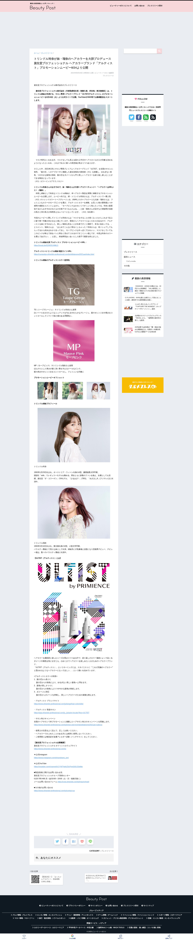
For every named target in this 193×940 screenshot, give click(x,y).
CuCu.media (131, 261)
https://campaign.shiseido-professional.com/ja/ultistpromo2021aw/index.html (64, 254)
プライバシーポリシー (77, 905)
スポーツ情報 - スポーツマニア (170, 915)
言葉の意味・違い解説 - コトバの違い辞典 (145, 927)
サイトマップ (149, 905)
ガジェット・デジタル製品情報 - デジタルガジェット (123, 918)
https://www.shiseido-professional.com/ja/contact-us (54, 791)
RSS (153, 121)
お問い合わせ (139, 6)
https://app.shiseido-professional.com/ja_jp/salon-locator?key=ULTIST (61, 713)
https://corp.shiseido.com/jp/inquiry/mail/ (73, 782)
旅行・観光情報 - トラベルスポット (52, 918)
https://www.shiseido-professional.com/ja (50, 749)
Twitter (131, 121)
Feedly (146, 121)
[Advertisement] (96, 29)
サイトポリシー (97, 905)
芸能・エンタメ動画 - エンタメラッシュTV (164, 918)
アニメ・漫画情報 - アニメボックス (80, 915)
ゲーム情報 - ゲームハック (108, 915)
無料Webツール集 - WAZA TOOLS (111, 927)
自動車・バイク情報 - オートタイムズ (84, 918)
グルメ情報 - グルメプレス (22, 915)
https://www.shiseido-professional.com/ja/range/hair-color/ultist (58, 704)
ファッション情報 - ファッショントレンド (138, 915)
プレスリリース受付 (154, 6)
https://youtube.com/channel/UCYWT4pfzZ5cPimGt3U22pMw (58, 767)
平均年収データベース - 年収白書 (81, 927)
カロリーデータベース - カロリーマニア (49, 927)
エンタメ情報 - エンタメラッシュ (49, 915)
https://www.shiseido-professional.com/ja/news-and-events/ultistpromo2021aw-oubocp (68, 725)
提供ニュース (129, 257)
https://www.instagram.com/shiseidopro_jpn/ (51, 758)
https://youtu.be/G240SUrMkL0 (46, 245)
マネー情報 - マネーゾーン (24, 918)
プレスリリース (107, 851)
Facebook (139, 121)
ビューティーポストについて (121, 6)
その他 (127, 266)
